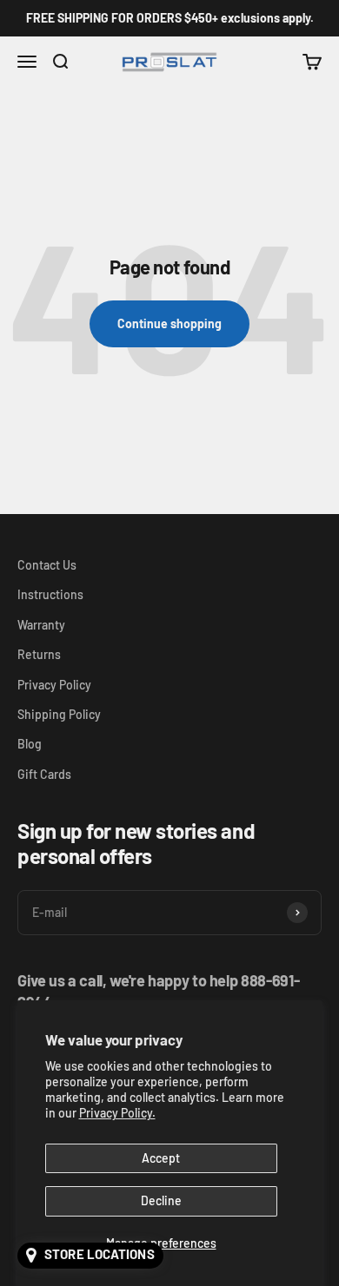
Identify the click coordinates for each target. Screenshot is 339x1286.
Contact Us (46, 564)
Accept (161, 1158)
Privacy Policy (54, 684)
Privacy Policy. (117, 1112)
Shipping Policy (59, 714)
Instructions (50, 594)
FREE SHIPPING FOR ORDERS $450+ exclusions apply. (170, 17)
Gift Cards (44, 774)
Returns (39, 654)
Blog (29, 743)
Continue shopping (169, 323)
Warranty (41, 624)
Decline (161, 1200)
